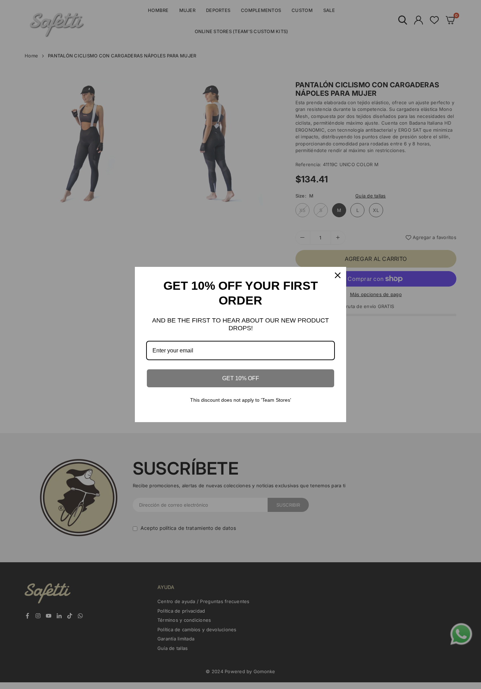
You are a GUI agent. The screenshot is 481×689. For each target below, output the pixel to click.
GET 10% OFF (240, 378)
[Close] (337, 275)
